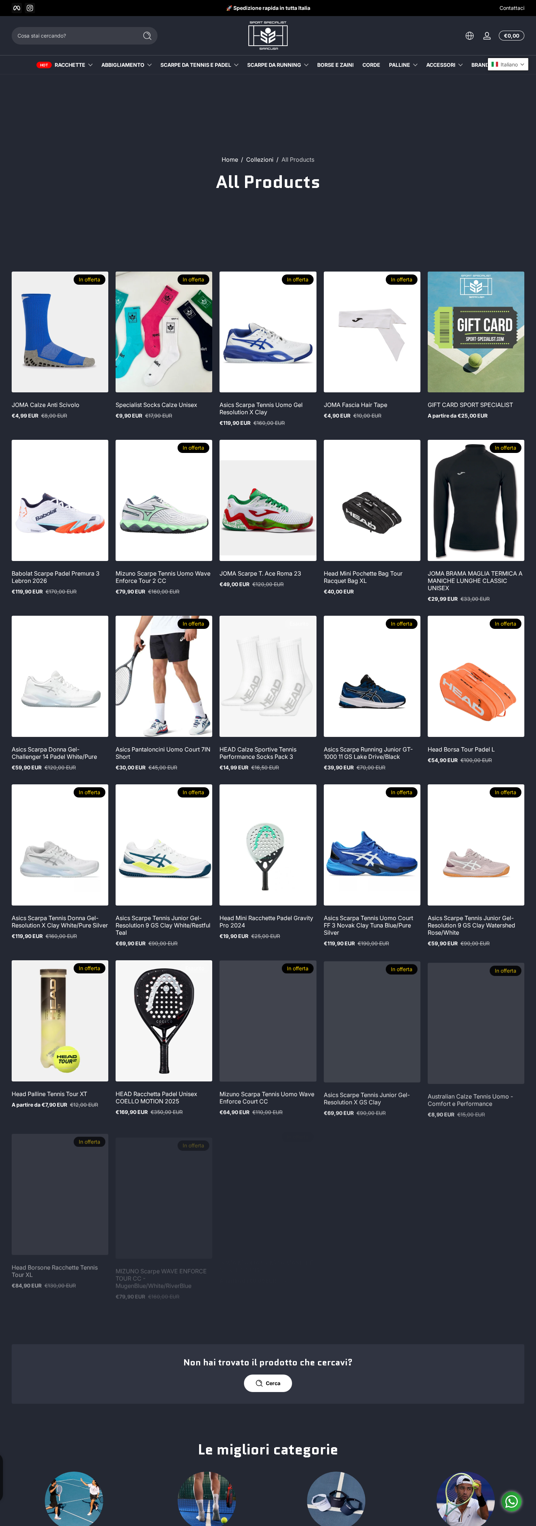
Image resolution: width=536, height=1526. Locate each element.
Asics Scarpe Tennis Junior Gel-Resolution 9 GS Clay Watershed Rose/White (471, 925)
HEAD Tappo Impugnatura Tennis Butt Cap (265, 1441)
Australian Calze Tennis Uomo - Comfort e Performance (470, 1097)
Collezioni (259, 159)
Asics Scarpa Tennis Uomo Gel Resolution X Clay (261, 408)
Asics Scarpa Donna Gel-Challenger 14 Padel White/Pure (54, 753)
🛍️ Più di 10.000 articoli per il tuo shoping (268, 8)
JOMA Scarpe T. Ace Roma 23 (260, 573)
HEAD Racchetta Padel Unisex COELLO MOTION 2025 (156, 1097)
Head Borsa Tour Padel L (461, 749)
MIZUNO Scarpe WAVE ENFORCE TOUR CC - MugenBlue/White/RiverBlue (161, 1270)
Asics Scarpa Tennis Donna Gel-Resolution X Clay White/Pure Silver (60, 921)
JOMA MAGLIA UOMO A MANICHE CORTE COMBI (267, 1266)
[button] (469, 35)
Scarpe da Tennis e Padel (195, 65)
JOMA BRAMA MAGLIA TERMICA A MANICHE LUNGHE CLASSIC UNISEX (475, 581)
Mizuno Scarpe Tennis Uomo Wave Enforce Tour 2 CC (163, 577)
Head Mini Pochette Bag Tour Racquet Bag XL (363, 577)
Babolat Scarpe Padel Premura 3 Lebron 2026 (56, 577)
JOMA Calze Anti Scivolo (45, 404)
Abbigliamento (122, 65)
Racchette (70, 65)
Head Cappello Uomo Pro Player (160, 1438)
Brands (482, 65)
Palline (399, 65)
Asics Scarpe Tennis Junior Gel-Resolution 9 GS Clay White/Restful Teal (163, 925)
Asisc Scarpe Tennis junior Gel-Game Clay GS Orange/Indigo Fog (474, 1441)
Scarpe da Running (274, 65)
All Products (297, 159)
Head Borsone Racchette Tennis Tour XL (55, 1266)
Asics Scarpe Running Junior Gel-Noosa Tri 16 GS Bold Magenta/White (57, 1445)
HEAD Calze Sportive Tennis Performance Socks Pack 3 (258, 753)
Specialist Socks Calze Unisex (156, 404)
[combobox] (73, 36)
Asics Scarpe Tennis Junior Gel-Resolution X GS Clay (367, 1097)
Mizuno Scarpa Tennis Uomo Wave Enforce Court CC (267, 1097)
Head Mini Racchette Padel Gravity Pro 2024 (266, 921)
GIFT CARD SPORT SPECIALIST (470, 404)
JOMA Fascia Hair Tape (355, 404)
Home (230, 159)
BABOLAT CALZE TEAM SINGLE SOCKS (471, 1266)
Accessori (440, 65)
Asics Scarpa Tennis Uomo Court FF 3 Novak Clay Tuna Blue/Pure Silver (368, 925)
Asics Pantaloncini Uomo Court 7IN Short (163, 753)
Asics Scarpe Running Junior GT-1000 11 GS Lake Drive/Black (368, 753)
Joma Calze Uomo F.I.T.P (357, 1438)
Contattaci (512, 8)
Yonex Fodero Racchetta (357, 1262)
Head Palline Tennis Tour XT (49, 1094)
